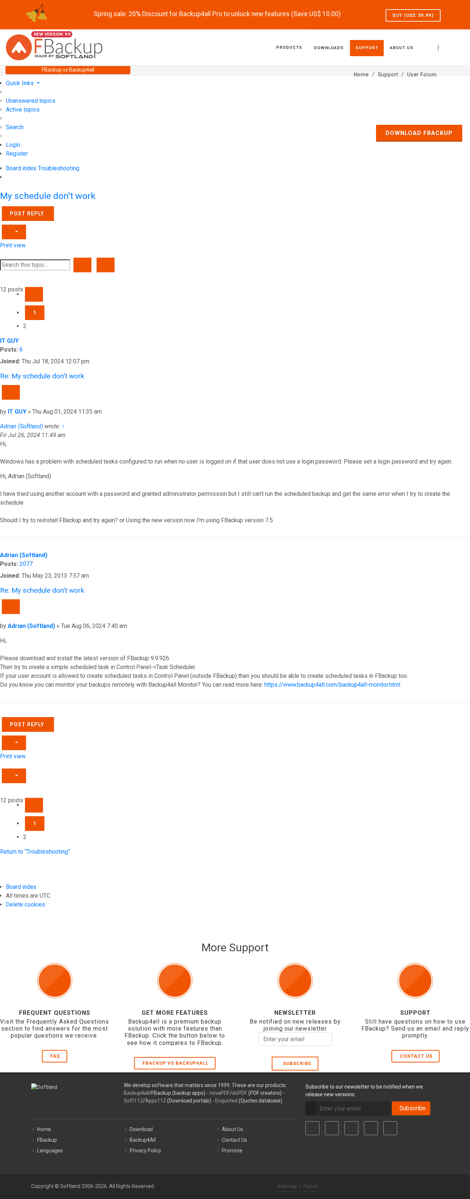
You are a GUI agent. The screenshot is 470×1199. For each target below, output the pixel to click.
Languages (50, 1150)
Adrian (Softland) (21, 426)
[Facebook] (312, 1128)
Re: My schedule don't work (42, 376)
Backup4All (143, 1140)
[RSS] (390, 1128)
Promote (232, 1150)
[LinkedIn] (351, 1128)
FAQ (55, 1056)
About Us (232, 1129)
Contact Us (416, 1056)
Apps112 (155, 1101)
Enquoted (226, 1101)
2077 (26, 563)
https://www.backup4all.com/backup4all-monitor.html (332, 684)
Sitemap (287, 1186)
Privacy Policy (145, 1150)
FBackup (47, 1140)
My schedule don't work (47, 195)
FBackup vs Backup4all (175, 1063)
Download (141, 1129)
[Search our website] (456, 46)
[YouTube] (371, 1128)
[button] (34, 294)
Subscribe (295, 1063)
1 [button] (34, 313)
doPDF (239, 1093)
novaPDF (219, 1093)
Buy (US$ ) (413, 15)
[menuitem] (30, 100)
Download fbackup (419, 133)
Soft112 (133, 1101)
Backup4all (136, 1093)
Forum (311, 1186)
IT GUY (9, 340)
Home (44, 1129)
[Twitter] (332, 1128)
